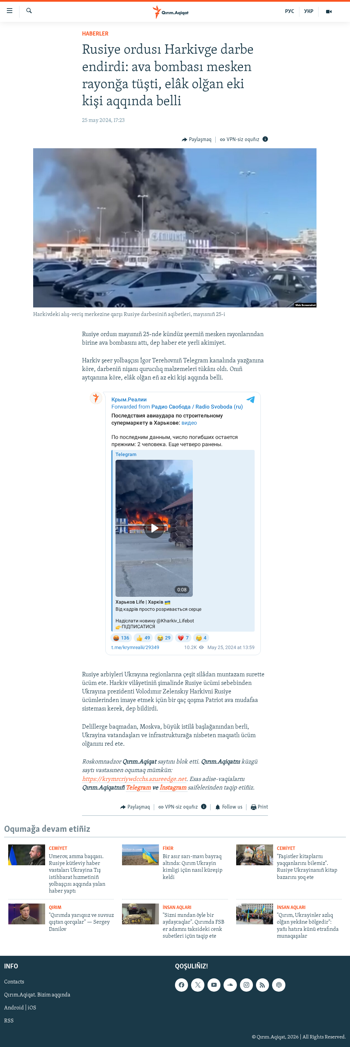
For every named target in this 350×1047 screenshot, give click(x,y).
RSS (9, 1021)
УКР (308, 11)
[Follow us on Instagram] (246, 984)
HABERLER (95, 34)
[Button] (197, 139)
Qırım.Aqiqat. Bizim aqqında (37, 995)
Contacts (14, 982)
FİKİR (168, 848)
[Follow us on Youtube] (213, 984)
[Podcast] (278, 984)
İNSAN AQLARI (177, 907)
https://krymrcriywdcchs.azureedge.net (134, 779)
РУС (289, 11)
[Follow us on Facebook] (181, 984)
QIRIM (55, 907)
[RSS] (262, 984)
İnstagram (174, 788)
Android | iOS (20, 1008)
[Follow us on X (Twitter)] (197, 984)
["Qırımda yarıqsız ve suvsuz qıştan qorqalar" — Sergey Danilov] (26, 914)
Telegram (138, 788)
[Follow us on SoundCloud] (230, 984)
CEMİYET (58, 848)
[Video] (329, 11)
